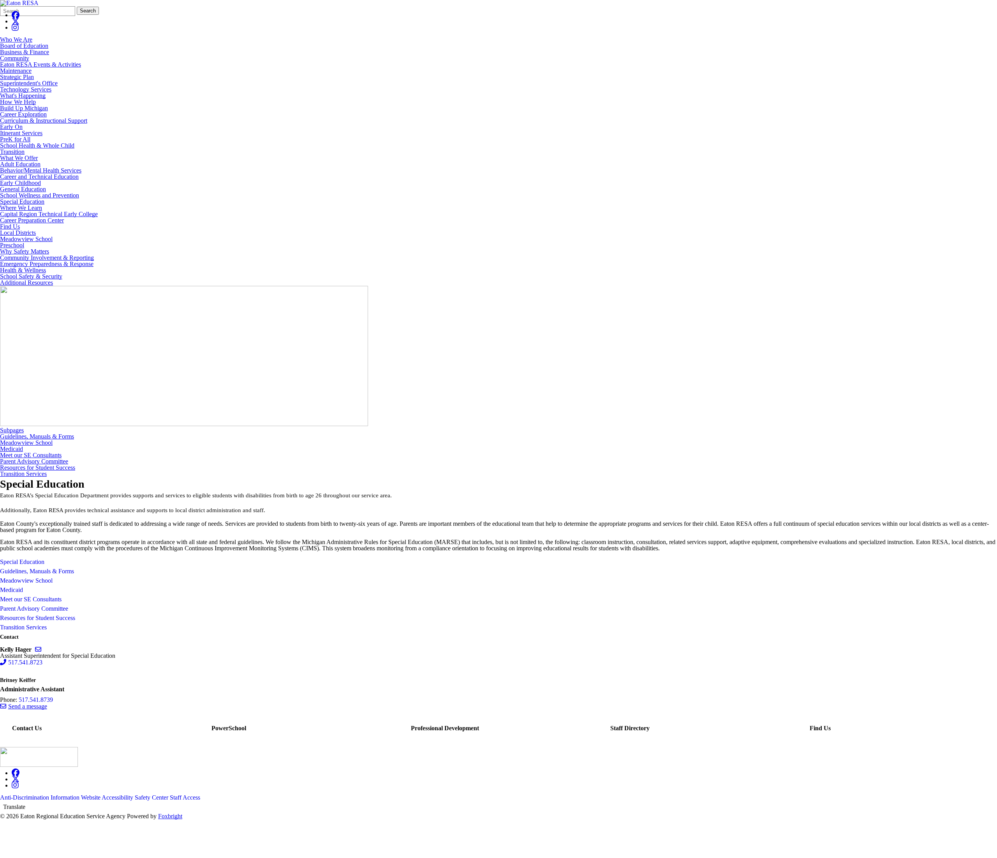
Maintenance (16, 70)
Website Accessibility (107, 797)
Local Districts (18, 232)
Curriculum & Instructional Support (43, 120)
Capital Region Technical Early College (49, 214)
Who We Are (16, 39)
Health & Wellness (23, 270)
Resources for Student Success (37, 468)
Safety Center (151, 797)
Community (14, 58)
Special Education (22, 201)
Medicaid (11, 449)
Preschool (12, 245)
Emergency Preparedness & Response (46, 264)
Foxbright (170, 816)
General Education (23, 189)
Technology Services (25, 89)
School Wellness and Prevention (39, 195)
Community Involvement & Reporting (47, 257)
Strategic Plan (17, 77)
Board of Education (24, 45)
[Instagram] (15, 27)
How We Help (18, 102)
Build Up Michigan (24, 108)
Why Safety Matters (24, 251)
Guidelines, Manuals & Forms (37, 436)
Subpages (12, 430)
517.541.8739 (36, 699)
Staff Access (185, 797)
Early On (11, 126)
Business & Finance (24, 52)
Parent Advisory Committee (34, 461)
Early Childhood (20, 183)
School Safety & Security (31, 276)
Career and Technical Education (39, 176)
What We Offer (19, 158)
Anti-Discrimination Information (39, 797)
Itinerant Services (21, 133)
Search (88, 11)
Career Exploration (23, 114)
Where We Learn (21, 207)
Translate (14, 806)
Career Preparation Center (32, 220)
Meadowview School (26, 239)
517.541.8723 (25, 662)
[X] (15, 21)
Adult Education (20, 164)
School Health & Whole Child (37, 145)
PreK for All (15, 139)
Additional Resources (26, 282)
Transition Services (23, 474)
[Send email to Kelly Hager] (38, 649)
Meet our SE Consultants (31, 455)
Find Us (10, 226)
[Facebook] (15, 15)
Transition (12, 151)
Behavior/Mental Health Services (40, 170)
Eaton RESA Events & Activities (40, 64)
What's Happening (23, 95)
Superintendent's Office (29, 83)
